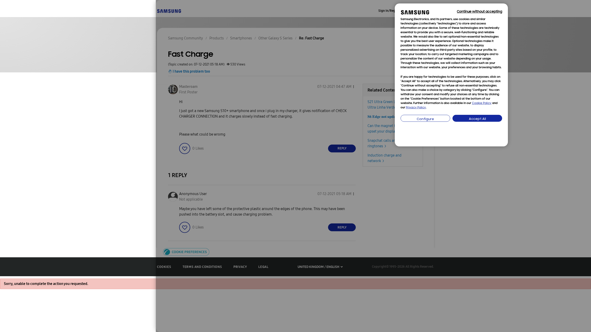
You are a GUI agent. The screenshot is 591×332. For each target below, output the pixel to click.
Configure (425, 119)
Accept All (477, 119)
